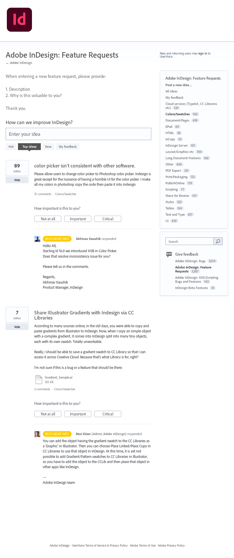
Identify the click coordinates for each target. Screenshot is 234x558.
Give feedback (186, 254)
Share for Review (177, 195)
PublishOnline (175, 183)
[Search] (218, 241)
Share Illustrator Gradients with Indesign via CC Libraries (84, 315)
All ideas (171, 91)
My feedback (68, 146)
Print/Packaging (176, 177)
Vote (17, 180)
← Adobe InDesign (19, 62)
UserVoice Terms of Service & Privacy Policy (100, 545)
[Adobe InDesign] (19, 21)
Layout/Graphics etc (180, 151)
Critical (111, 219)
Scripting (172, 189)
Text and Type (175, 214)
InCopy (170, 139)
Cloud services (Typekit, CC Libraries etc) (191, 106)
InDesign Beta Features (192, 288)
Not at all (51, 219)
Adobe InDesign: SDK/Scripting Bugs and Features (196, 279)
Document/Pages (177, 120)
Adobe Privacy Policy (171, 545)
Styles (170, 202)
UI (167, 221)
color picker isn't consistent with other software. (84, 165)
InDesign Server (177, 145)
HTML (170, 133)
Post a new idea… (179, 85)
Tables (170, 208)
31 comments (42, 194)
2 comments (42, 389)
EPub (169, 126)
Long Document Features (183, 158)
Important (80, 219)
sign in (202, 53)
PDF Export (173, 170)
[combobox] (190, 241)
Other (170, 164)
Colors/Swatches (65, 194)
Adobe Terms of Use (143, 545)
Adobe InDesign (60, 545)
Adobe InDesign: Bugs (191, 261)
